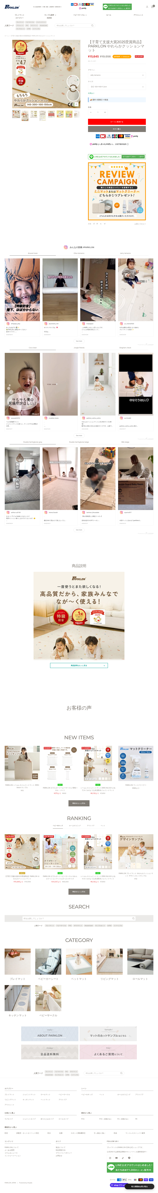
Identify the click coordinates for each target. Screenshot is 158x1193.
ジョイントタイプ (29, 1119)
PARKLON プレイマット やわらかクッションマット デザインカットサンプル (136, 874)
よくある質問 (9, 1150)
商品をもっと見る (79, 803)
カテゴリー (19, 18)
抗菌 (60, 1133)
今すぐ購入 (117, 129)
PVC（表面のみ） (105, 1119)
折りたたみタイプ (47, 1119)
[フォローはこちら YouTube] (116, 1158)
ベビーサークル (79, 15)
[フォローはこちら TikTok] (123, 1158)
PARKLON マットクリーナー (135, 785)
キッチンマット (28, 1100)
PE (136, 1119)
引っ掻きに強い (99, 1133)
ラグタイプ (9, 1119)
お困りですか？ (140, 224)
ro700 (28, 28)
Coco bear (33, 348)
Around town (43, 25)
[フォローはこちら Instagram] (110, 1158)
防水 (49, 1133)
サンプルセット (21, 28)
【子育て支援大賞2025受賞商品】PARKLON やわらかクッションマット (22, 877)
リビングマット (10, 1100)
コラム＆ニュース (11, 1153)
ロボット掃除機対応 (78, 1133)
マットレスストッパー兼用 (135, 1133)
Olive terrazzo (79, 253)
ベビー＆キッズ (87, 1094)
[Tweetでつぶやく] (101, 224)
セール (108, 15)
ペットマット (45, 1100)
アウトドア (90, 825)
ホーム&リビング (75, 825)
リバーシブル (36, 28)
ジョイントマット (41, 22)
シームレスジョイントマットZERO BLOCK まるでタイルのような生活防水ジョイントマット (98, 789)
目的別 (49, 18)
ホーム (7, 36)
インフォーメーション (13, 1156)
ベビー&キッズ (58, 825)
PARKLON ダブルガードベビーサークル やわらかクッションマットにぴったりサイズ (60, 877)
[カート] (152, 7)
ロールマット (45, 1094)
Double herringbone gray (32, 442)
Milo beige (125, 442)
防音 (6, 1133)
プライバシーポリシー (64, 1153)
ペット (103, 825)
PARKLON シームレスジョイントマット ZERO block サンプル (22, 786)
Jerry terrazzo (125, 253)
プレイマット (19, 15)
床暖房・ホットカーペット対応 (27, 1133)
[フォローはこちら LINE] (129, 1158)
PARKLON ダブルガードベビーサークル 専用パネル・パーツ (60, 789)
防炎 (115, 1133)
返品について (60, 1147)
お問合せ (59, 1156)
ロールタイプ (63, 1119)
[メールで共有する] (104, 224)
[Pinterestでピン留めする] (97, 224)
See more (79, 341)
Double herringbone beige (79, 442)
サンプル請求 (49, 15)
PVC (27, 25)
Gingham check (125, 348)
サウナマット (34, 25)
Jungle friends (79, 348)
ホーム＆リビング (123, 1094)
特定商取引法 (60, 1150)
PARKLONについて (12, 1147)
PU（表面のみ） (123, 1119)
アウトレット (138, 15)
